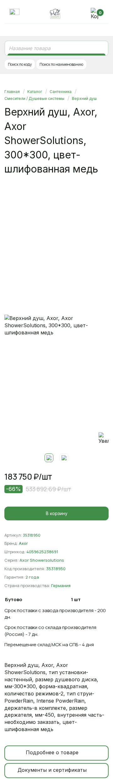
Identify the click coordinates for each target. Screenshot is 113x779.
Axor (23, 543)
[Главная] (55, 14)
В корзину (56, 513)
